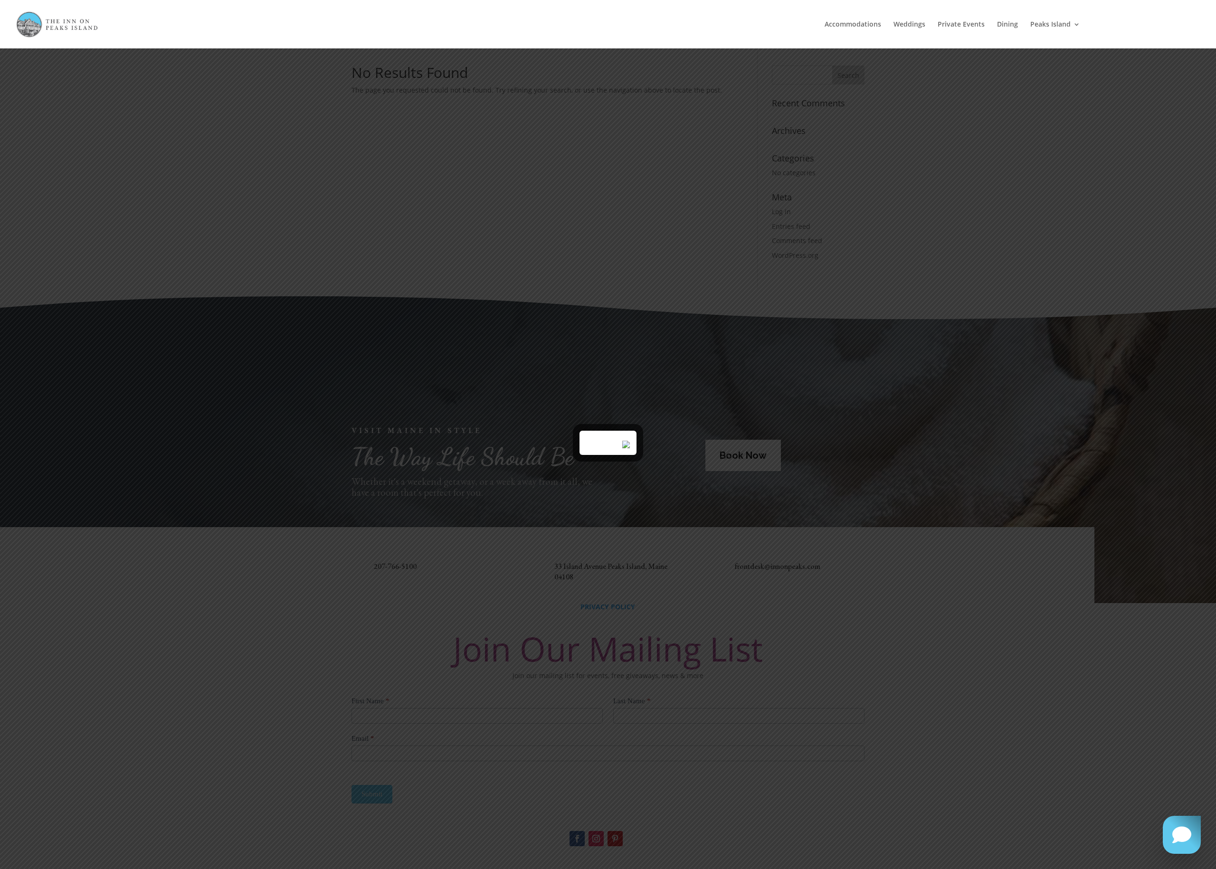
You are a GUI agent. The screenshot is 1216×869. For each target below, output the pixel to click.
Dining (1007, 24)
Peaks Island (1050, 24)
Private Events (961, 24)
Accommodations (853, 24)
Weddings (909, 24)
